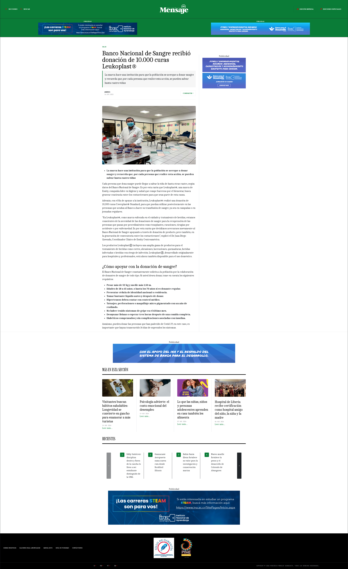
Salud (104, 47)
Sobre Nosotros (9, 548)
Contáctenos (77, 548)
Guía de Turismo (62, 548)
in (115, 566)
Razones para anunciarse (29, 548)
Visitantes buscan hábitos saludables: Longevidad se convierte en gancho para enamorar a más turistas (116, 411)
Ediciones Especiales (332, 9)
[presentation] (109, 466)
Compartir (187, 93)
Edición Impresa (306, 9)
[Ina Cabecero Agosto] (87, 28)
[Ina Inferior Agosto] (174, 507)
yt (108, 566)
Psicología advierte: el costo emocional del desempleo (154, 406)
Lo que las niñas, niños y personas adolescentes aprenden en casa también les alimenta (192, 409)
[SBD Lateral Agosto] (224, 73)
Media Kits (48, 548)
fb (101, 566)
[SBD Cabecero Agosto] (260, 28)
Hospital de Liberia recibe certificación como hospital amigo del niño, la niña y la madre (229, 409)
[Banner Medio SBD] (174, 353)
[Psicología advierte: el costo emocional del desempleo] (155, 388)
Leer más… (107, 428)
